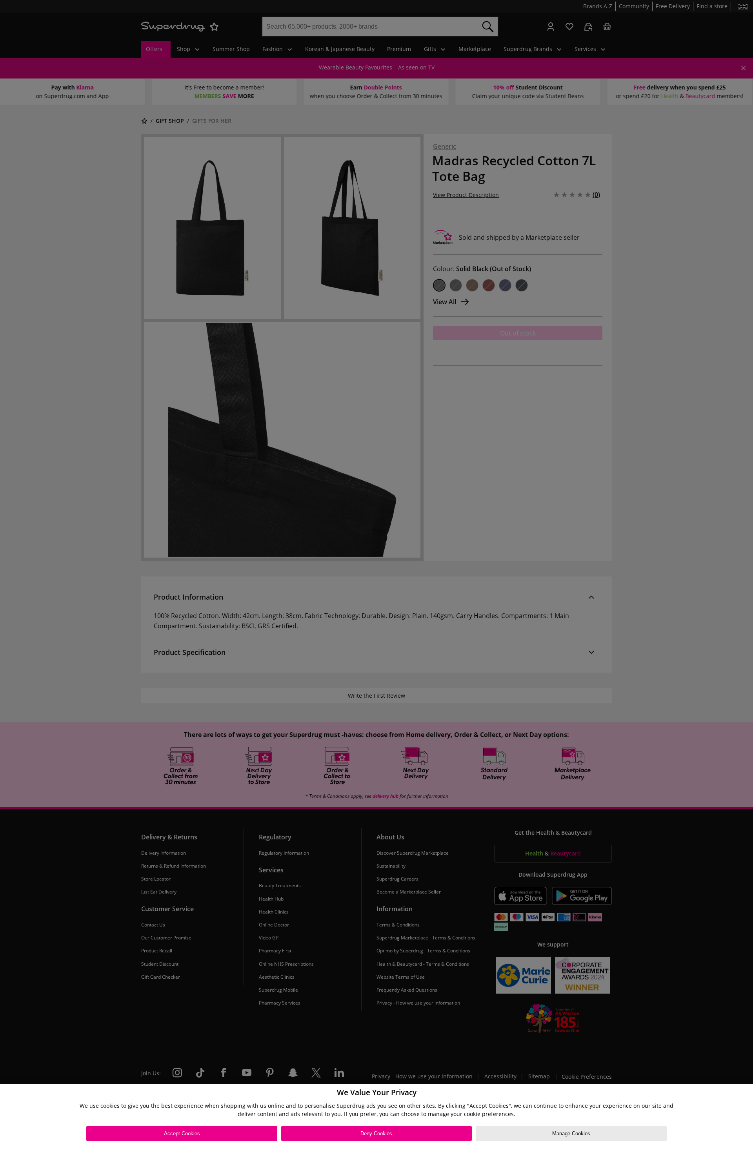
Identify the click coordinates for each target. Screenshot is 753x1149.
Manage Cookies (571, 1133)
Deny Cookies (376, 1133)
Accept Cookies (182, 1133)
